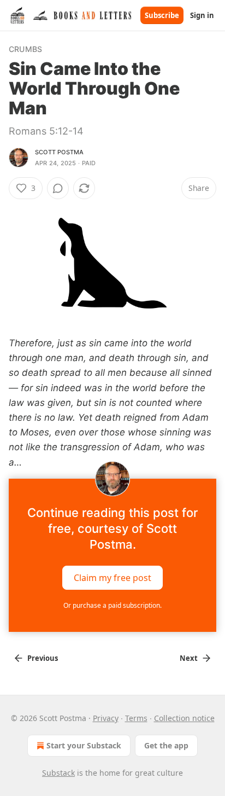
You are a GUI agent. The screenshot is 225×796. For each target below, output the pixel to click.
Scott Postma (59, 152)
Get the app (166, 745)
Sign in (202, 15)
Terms (136, 718)
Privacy (106, 718)
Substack (58, 773)
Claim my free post (112, 577)
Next (189, 658)
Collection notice (184, 718)
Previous (42, 658)
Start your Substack (83, 745)
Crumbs (25, 49)
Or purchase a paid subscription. (112, 605)
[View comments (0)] (58, 188)
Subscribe (162, 15)
